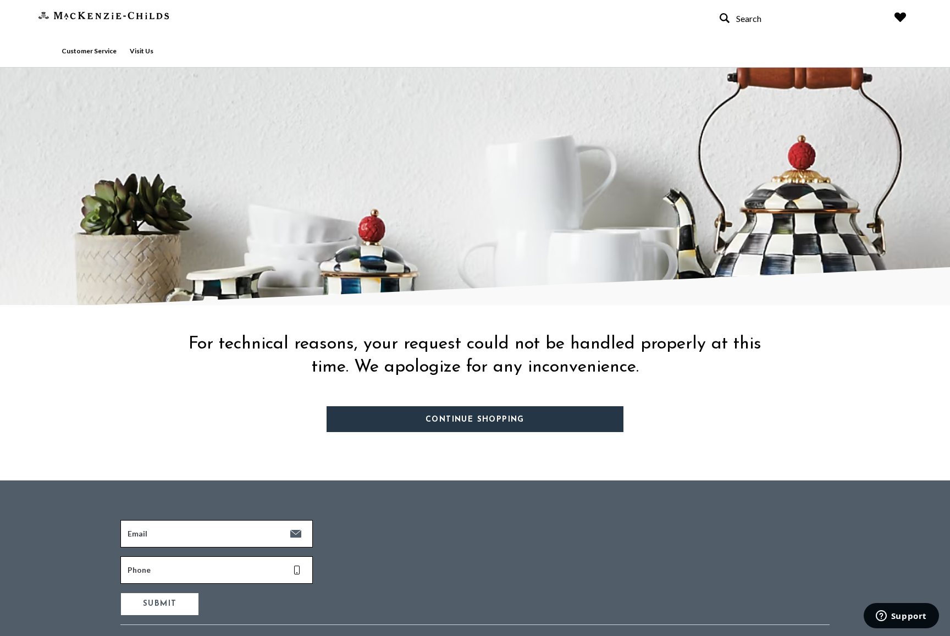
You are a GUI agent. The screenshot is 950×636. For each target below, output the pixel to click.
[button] (900, 17)
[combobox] (796, 18)
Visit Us (141, 51)
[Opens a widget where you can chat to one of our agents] (901, 617)
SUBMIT (159, 604)
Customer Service (89, 51)
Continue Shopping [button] (475, 420)
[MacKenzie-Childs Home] (103, 14)
